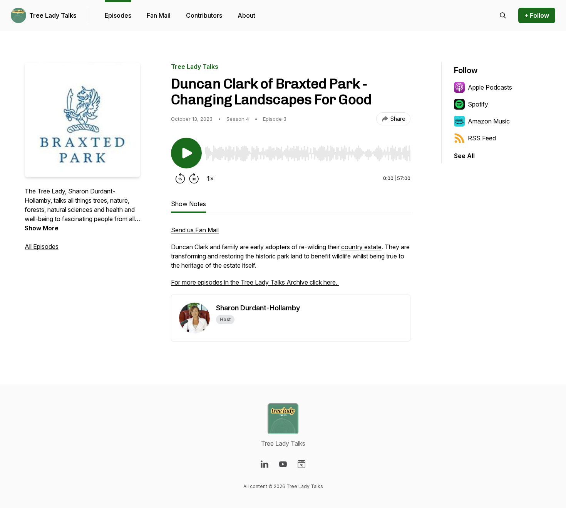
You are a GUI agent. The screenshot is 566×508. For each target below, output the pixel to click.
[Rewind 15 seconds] (180, 178)
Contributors (204, 15)
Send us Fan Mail (195, 230)
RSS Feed (482, 138)
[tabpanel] (290, 260)
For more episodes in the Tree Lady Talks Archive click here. (255, 282)
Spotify (478, 104)
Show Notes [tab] (188, 204)
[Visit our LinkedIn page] (264, 464)
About (246, 15)
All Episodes (42, 246)
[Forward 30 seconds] (194, 178)
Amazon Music (489, 121)
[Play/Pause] (186, 153)
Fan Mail (159, 15)
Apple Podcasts (490, 87)
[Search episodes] (503, 15)
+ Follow (536, 15)
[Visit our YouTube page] (283, 464)
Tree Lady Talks (53, 15)
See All (464, 156)
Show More (42, 228)
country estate (361, 247)
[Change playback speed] (210, 178)
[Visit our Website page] (301, 464)
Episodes (118, 15)
